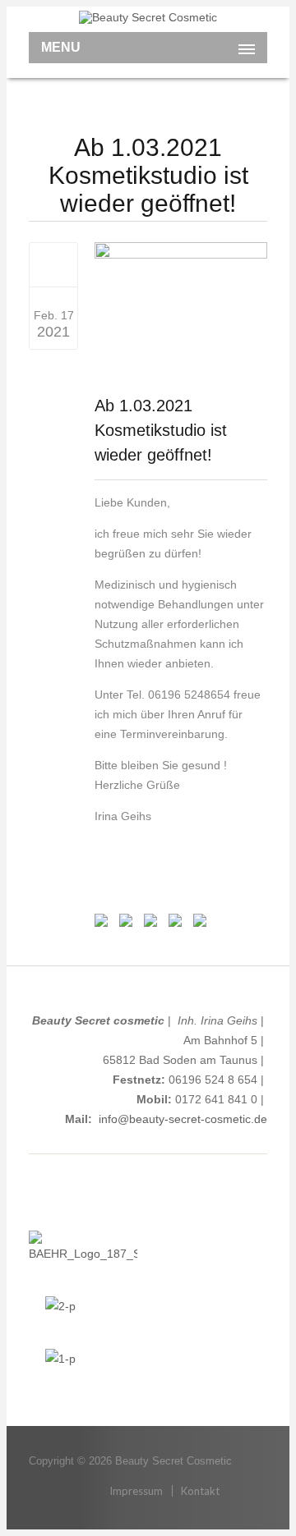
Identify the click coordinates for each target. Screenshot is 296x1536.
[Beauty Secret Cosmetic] (148, 17)
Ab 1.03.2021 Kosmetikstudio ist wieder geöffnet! (161, 430)
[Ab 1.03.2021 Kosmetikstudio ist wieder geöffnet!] (53, 264)
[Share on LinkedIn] (173, 922)
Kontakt (200, 1491)
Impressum (136, 1491)
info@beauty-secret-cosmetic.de (183, 1119)
